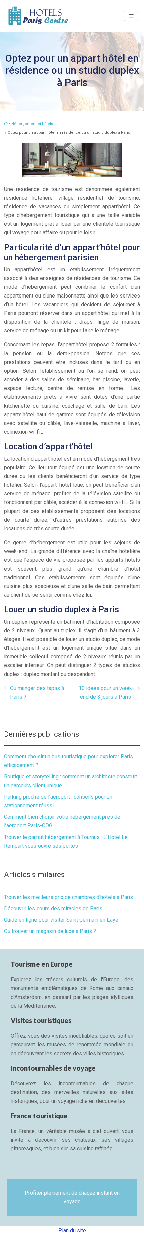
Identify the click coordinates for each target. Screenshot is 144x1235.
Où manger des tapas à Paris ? (37, 692)
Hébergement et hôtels (32, 124)
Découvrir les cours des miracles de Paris (53, 908)
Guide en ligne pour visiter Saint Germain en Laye (61, 920)
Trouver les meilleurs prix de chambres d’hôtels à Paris (68, 897)
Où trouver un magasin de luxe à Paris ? (50, 931)
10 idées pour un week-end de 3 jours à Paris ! (106, 692)
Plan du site (72, 1230)
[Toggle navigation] (131, 16)
